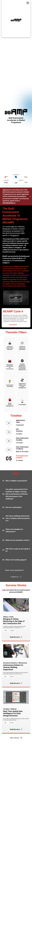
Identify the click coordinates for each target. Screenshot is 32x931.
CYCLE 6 (16, 6)
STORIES (16, 9)
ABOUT (16, 12)
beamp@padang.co (9, 226)
